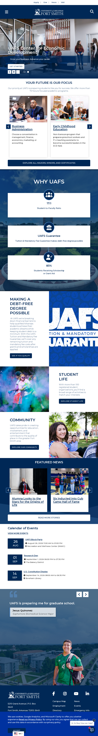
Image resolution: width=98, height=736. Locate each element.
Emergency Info (82, 710)
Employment (59, 706)
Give (45, 2)
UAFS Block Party (33, 539)
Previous (9, 72)
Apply (36, 2)
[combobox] (18, 733)
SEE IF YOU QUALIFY (21, 356)
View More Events (18, 533)
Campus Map (59, 701)
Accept (16, 730)
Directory (57, 710)
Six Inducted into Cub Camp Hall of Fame (68, 500)
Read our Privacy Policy (30, 719)
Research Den (31, 556)
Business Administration (22, 128)
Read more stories (49, 518)
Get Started (16, 66)
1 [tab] (24, 72)
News (54, 2)
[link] (28, 126)
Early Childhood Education (64, 128)
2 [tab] (28, 72)
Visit (63, 2)
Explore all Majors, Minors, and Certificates (49, 163)
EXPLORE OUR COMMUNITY (24, 447)
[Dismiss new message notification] (94, 720)
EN (20, 734)
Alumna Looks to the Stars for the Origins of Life (28, 502)
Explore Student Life (72, 401)
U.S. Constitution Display (36, 572)
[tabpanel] (49, 49)
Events (77, 706)
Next (18, 72)
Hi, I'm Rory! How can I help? (82, 723)
